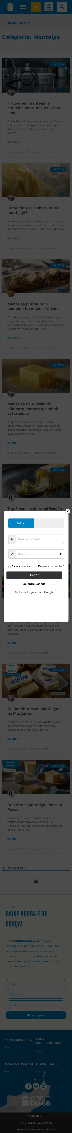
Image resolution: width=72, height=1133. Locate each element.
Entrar (34, 575)
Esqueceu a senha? (51, 566)
